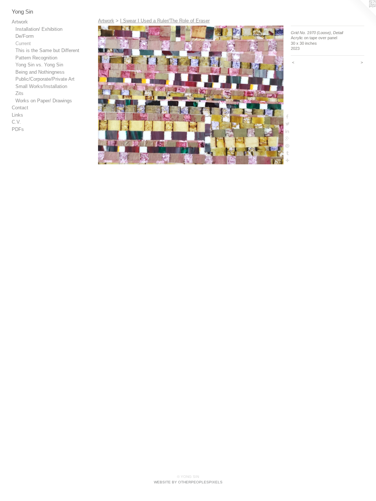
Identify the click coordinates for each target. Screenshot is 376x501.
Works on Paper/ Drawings (43, 100)
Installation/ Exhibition (38, 29)
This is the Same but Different (47, 50)
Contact (20, 107)
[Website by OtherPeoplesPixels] (361, 14)
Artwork (20, 22)
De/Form (24, 36)
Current (23, 43)
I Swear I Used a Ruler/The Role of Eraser (165, 20)
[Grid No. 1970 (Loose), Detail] (190, 95)
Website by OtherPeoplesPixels (188, 482)
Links (17, 115)
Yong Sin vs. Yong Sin (39, 64)
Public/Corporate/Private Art (45, 79)
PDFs (18, 129)
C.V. (16, 122)
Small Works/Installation (41, 86)
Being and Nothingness (40, 72)
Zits (19, 93)
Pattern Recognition (36, 58)
